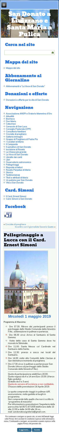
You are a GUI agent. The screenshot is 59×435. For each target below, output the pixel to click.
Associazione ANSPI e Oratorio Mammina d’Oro (29, 113)
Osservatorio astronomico (18, 162)
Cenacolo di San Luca (16, 126)
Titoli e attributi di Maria (17, 177)
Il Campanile (12, 144)
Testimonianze (13, 175)
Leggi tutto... (24, 430)
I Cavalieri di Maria (15, 141)
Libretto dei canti (14, 157)
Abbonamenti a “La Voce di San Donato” (25, 86)
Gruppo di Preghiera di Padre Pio (22, 139)
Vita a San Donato (15, 182)
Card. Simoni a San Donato (19, 199)
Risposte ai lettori (14, 167)
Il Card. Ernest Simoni (16, 196)
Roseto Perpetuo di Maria (18, 170)
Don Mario (11, 121)
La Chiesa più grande (16, 152)
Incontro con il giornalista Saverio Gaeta (34, 227)
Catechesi (11, 124)
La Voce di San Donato (17, 154)
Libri (8, 159)
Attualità (10, 116)
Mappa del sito (13, 68)
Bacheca (10, 118)
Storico (9, 172)
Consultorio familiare (16, 131)
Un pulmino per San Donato (19, 180)
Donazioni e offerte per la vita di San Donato (27, 100)
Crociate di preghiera (16, 134)
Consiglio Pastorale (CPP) (18, 129)
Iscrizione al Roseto (15, 149)
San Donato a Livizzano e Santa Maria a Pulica (29, 24)
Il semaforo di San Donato (18, 147)
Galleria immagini (14, 136)
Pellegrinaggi (12, 164)
